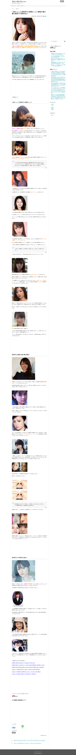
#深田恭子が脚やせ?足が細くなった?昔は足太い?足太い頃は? (23, 662)
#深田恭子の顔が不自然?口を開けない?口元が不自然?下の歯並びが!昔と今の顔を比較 (28, 667)
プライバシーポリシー (20, 5)
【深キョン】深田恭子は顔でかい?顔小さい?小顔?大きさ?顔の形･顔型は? (27, 743)
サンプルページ (13, 5)
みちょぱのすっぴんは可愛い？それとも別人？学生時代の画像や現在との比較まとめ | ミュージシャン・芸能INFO (58, 90)
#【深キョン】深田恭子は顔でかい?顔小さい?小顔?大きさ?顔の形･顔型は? (26, 669)
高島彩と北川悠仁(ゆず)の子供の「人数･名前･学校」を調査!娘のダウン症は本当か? (58, 59)
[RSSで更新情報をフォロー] (63, 1)
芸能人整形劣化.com (19, 1)
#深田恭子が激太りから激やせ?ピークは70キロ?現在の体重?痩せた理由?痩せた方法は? (28, 665)
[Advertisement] (29, 88)
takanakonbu (44, 735)
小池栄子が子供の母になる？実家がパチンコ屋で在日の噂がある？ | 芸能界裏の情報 (58, 74)
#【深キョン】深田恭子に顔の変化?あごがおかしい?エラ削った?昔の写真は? (26, 671)
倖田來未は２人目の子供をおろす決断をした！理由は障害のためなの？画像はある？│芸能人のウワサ (58, 97)
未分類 (45, 16)
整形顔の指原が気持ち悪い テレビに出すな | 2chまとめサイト (58, 85)
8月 (52, 105)
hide (17, 97)
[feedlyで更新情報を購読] (61, 1)
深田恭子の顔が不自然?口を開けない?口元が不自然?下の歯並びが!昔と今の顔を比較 (29, 740)
